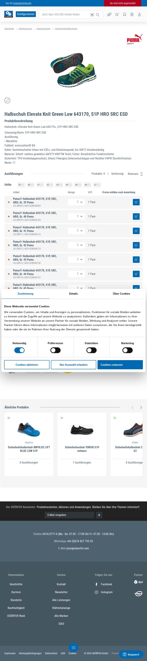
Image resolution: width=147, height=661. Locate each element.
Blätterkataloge (61, 608)
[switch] (55, 350)
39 (21, 184)
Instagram (107, 592)
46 (87, 184)
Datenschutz (51, 653)
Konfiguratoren (25, 14)
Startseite (9, 28)
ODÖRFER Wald (16, 616)
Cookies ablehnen (27, 364)
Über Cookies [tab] (121, 293)
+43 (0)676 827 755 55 (80, 541)
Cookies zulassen (112, 364)
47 (97, 184)
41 (40, 184)
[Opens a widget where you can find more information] (131, 654)
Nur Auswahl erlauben (73, 364)
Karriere (16, 592)
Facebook (106, 584)
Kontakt (61, 584)
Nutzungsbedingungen (30, 653)
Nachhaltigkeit (16, 608)
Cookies (72, 653)
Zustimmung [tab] (26, 293)
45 (78, 184)
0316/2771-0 (50, 534)
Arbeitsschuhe (43, 28)
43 (59, 184)
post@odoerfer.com (78, 548)
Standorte (16, 600)
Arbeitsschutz (25, 28)
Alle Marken (61, 616)
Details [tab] (73, 293)
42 (50, 184)
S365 (61, 623)
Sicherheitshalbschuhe (66, 28)
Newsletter (61, 592)
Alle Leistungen (61, 600)
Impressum (10, 653)
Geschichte (16, 584)
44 (68, 184)
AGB (63, 653)
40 (31, 184)
